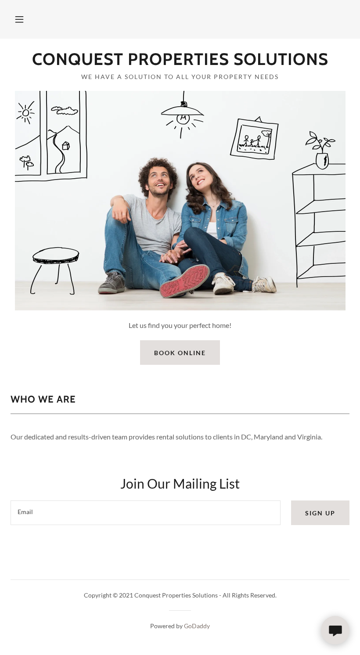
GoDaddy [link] (197, 626)
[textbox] (146, 512)
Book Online (180, 352)
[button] (19, 19)
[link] (180, 62)
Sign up (320, 513)
